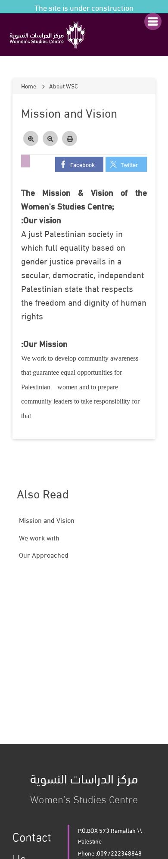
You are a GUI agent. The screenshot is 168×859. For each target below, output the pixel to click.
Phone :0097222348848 (110, 852)
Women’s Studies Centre (84, 786)
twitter (129, 164)
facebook (82, 164)
